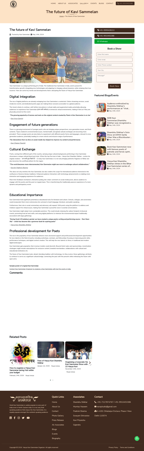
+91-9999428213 (106, 30)
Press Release (58, 420)
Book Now (114, 86)
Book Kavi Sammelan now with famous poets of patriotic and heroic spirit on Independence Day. (119, 149)
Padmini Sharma (80, 411)
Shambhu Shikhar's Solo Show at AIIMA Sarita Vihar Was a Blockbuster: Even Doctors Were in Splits (118, 135)
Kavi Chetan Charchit (18, 143)
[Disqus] (51, 304)
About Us (56, 406)
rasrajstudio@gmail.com (107, 406)
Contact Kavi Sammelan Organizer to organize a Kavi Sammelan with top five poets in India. (40, 269)
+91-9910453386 (126, 3)
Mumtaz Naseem (80, 406)
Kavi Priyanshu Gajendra (79, 422)
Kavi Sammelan (24, 34)
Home (61, 16)
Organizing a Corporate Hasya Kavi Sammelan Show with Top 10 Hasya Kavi (51, 364)
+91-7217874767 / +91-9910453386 (114, 402)
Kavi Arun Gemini (17, 118)
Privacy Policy (113, 447)
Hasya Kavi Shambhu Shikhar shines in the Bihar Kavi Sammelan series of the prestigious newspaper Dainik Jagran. (119, 163)
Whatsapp (103, 41)
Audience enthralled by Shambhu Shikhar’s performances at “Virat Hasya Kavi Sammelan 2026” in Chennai (118, 106)
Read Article (28, 366)
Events (55, 434)
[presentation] (12, 362)
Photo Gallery (58, 415)
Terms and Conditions (127, 447)
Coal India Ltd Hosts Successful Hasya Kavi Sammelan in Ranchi (78, 363)
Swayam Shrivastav (81, 415)
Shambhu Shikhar (80, 402)
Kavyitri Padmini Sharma (19, 168)
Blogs (54, 429)
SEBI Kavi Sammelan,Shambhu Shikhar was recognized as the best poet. (119, 120)
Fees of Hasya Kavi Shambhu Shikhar (22, 362)
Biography (56, 438)
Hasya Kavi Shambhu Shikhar (21, 225)
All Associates (58, 425)
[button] (50, 380)
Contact (55, 411)
